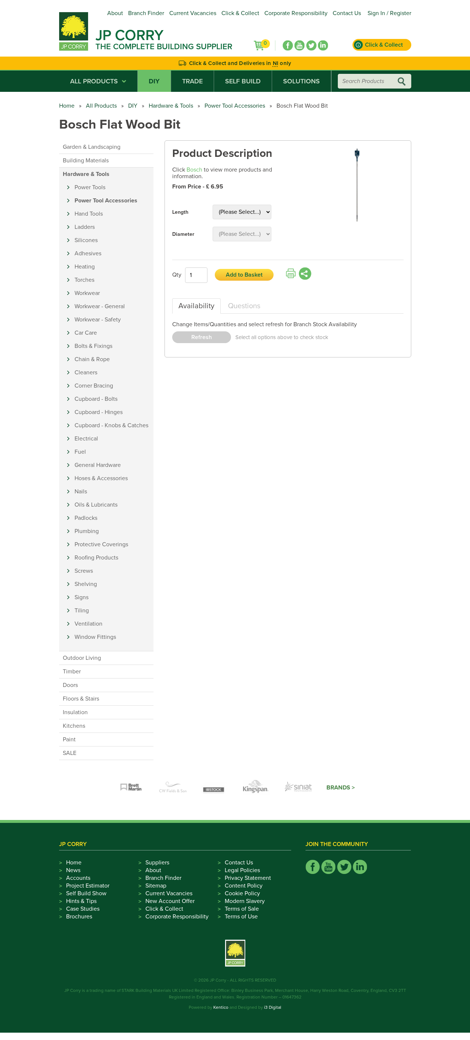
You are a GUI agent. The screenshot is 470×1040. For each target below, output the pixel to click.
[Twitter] (311, 45)
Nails (81, 491)
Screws (84, 571)
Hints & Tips (81, 901)
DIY (154, 81)
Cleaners (86, 372)
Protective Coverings (101, 544)
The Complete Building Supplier (163, 46)
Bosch (194, 169)
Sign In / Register (389, 13)
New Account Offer (170, 901)
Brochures (79, 916)
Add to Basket (244, 274)
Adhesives (88, 253)
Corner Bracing (94, 386)
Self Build (243, 81)
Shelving (86, 584)
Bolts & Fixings (93, 346)
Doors (70, 685)
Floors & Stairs (81, 698)
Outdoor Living (82, 658)
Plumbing (87, 531)
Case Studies (83, 909)
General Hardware (98, 465)
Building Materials (86, 160)
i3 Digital (272, 1007)
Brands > (340, 787)
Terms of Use (241, 916)
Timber (72, 671)
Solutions (301, 81)
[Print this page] (291, 273)
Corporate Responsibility (296, 13)
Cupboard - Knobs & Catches (111, 425)
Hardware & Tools (171, 105)
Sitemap (155, 885)
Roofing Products (96, 558)
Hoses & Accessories (101, 478)
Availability (196, 306)
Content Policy (244, 885)
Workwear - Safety (98, 320)
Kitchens (74, 726)
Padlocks (86, 518)
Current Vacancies (192, 13)
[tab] (196, 306)
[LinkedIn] (323, 45)
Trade (192, 81)
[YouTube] (299, 45)
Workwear (87, 293)
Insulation (75, 712)
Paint (69, 739)
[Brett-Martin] (131, 787)
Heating (85, 267)
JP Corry (129, 35)
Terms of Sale (242, 909)
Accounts (78, 878)
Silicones (86, 240)
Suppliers (157, 862)
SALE (69, 753)
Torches (84, 280)
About (115, 13)
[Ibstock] (214, 787)
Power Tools (90, 187)
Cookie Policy (242, 893)
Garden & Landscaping (91, 147)
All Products (94, 81)
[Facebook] (288, 45)
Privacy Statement (248, 878)
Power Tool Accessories (235, 105)
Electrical (86, 439)
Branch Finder (146, 13)
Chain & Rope (92, 359)
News (73, 870)
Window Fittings (95, 637)
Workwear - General (100, 306)
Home (67, 105)
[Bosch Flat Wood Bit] (357, 185)
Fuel (80, 452)
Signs (81, 597)
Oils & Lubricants (96, 505)
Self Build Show (86, 893)
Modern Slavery (245, 901)
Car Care (86, 333)
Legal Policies (242, 870)
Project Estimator (87, 885)
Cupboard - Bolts (96, 399)
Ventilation (88, 624)
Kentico (220, 1007)
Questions (244, 306)
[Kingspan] (256, 787)
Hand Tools (89, 214)
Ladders (85, 227)
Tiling (82, 610)
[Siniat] (298, 787)
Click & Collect (240, 13)
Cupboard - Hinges (99, 412)
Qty (176, 274)
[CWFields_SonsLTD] (173, 787)
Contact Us (347, 13)
